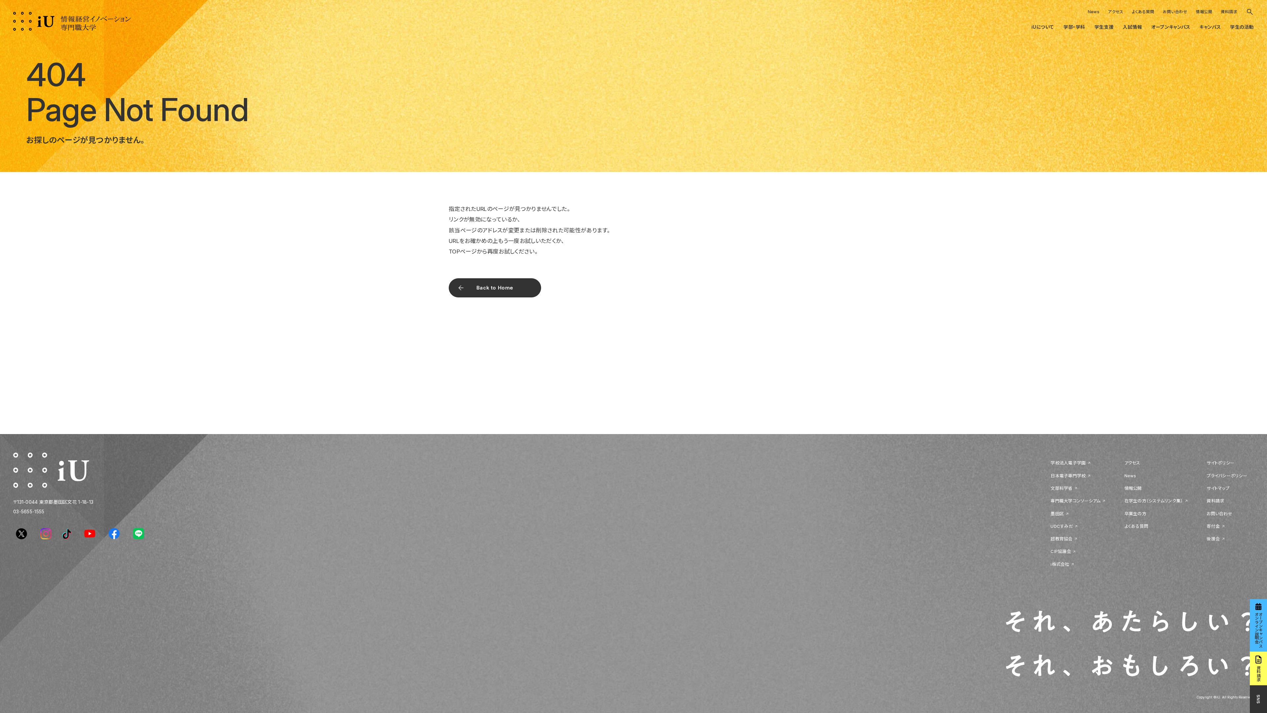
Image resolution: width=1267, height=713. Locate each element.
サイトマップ (1218, 488)
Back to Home (494, 288)
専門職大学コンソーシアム (1075, 500)
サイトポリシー (1220, 462)
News (1094, 12)
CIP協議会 (1061, 551)
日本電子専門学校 (1068, 475)
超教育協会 (1061, 538)
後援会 (1213, 538)
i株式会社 (1060, 564)
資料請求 (1229, 12)
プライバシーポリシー (1227, 475)
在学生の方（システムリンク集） (1153, 500)
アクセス (1115, 12)
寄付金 (1213, 526)
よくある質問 (1143, 12)
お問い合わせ (1175, 12)
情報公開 (1204, 12)
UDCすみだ (1062, 526)
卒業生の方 (1135, 513)
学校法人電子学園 (1068, 462)
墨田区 (1057, 513)
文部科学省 (1061, 488)
